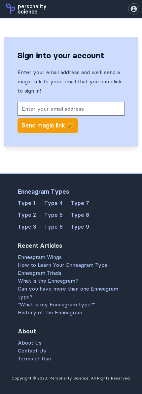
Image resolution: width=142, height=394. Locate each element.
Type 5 (53, 214)
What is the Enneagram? (48, 280)
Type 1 (26, 203)
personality (32, 6)
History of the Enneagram (50, 312)
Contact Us (32, 350)
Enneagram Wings (40, 257)
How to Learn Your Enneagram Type (63, 265)
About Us (30, 342)
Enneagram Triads (39, 272)
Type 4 (53, 203)
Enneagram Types (43, 191)
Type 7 (80, 203)
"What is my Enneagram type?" (56, 304)
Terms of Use (34, 358)
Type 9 (80, 226)
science (28, 11)
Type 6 (53, 226)
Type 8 (80, 214)
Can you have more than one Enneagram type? (68, 292)
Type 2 (27, 214)
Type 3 (27, 226)
